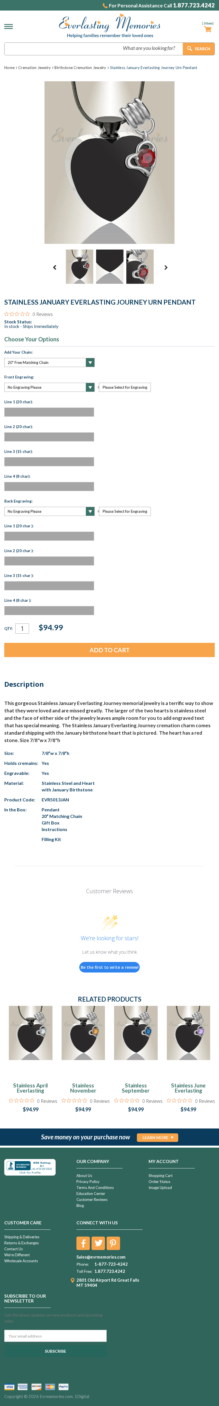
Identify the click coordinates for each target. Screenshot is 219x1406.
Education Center (90, 1193)
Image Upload (160, 1187)
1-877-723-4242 (111, 1264)
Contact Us (13, 1249)
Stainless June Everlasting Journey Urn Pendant (188, 1093)
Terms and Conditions (95, 1187)
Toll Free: (84, 1271)
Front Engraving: (19, 377)
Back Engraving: (18, 501)
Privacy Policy (88, 1181)
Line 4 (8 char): (17, 476)
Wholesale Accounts (21, 1261)
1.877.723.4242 (194, 5)
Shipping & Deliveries (21, 1237)
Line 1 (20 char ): (18, 526)
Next (166, 267)
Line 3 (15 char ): (18, 575)
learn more (155, 1137)
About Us (84, 1175)
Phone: (82, 1264)
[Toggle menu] (10, 26)
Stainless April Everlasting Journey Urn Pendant (30, 1093)
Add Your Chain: (18, 352)
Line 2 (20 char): (18, 426)
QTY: (8, 628)
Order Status (159, 1181)
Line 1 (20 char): (18, 402)
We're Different (17, 1255)
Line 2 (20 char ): (18, 550)
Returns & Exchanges (21, 1243)
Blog (80, 1205)
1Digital (81, 1396)
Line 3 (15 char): (18, 451)
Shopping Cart (161, 1175)
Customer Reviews (92, 1199)
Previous (55, 267)
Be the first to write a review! (110, 967)
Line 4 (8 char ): (17, 600)
